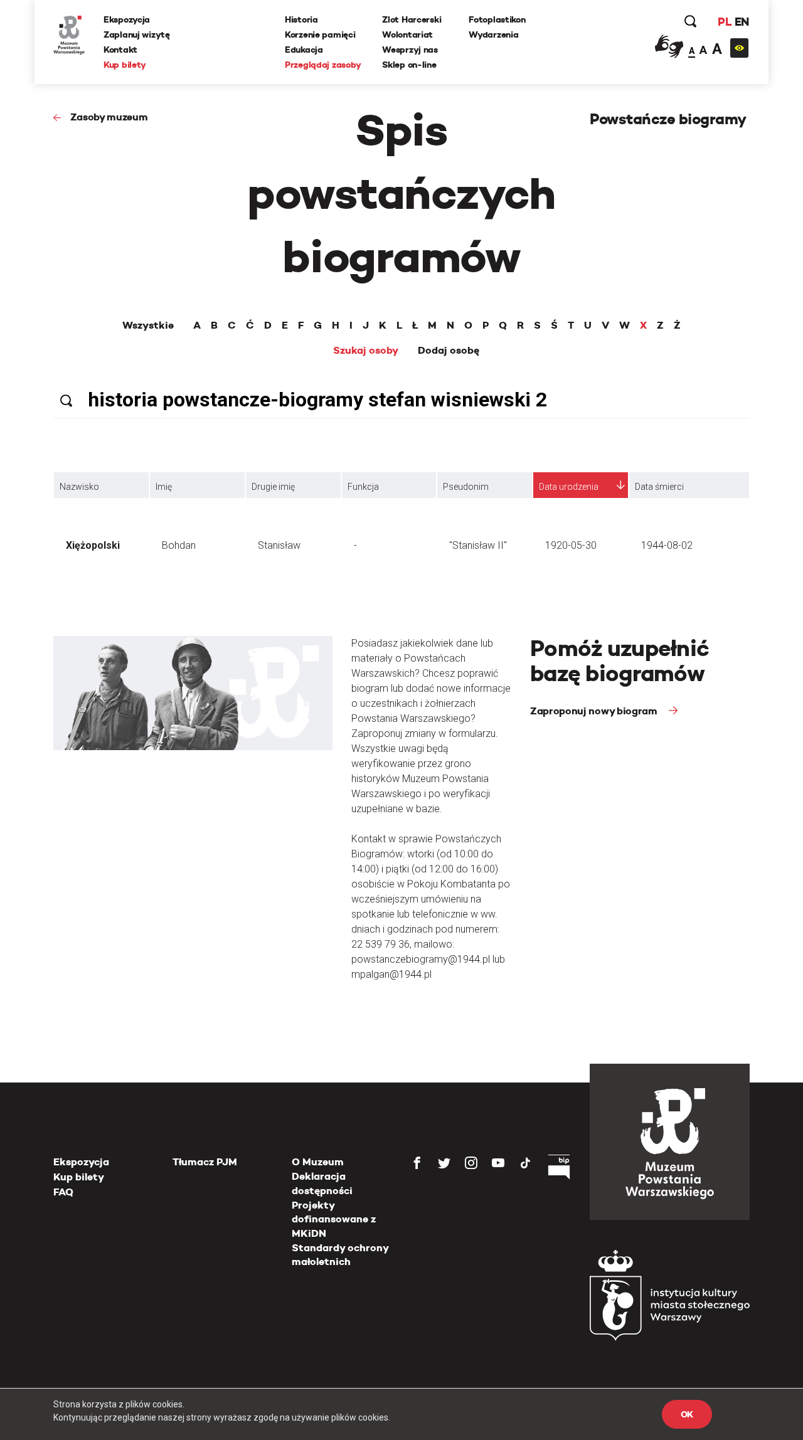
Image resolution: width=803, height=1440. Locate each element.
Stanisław (279, 545)
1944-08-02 (667, 545)
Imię (164, 487)
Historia (301, 19)
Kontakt (120, 49)
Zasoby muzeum (109, 117)
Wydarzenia (493, 34)
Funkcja (363, 487)
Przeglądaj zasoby (323, 64)
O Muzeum (318, 1161)
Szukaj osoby (365, 351)
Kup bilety (125, 64)
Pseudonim (466, 487)
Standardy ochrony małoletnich (340, 1254)
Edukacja (304, 49)
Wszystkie (148, 325)
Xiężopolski (93, 545)
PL (724, 21)
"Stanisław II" (478, 545)
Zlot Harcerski (411, 19)
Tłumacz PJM (205, 1161)
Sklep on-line (409, 64)
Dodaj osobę (448, 351)
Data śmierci (659, 487)
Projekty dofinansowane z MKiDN (334, 1219)
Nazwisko (79, 487)
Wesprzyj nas (410, 49)
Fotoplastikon (497, 19)
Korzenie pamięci (320, 34)
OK (687, 1414)
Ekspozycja (127, 19)
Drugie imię (273, 487)
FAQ (63, 1192)
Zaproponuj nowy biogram (594, 710)
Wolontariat (407, 34)
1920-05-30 (571, 545)
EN (742, 21)
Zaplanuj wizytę (137, 34)
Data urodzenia (568, 487)
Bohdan (179, 545)
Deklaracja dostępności (322, 1183)
